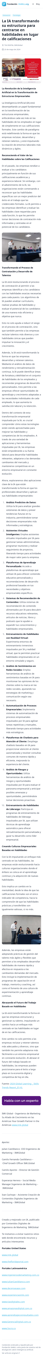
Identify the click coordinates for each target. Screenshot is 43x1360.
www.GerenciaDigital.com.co (16, 1321)
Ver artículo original (10, 1353)
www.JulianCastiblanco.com (16, 1281)
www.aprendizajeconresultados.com (20, 1315)
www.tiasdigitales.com (13, 1301)
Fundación (18, 4)
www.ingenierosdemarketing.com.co (20, 1275)
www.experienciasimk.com (15, 1295)
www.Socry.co (9, 1328)
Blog (38, 4)
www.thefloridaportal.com (15, 1261)
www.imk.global (20, 1124)
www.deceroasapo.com (13, 1288)
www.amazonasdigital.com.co (17, 1308)
